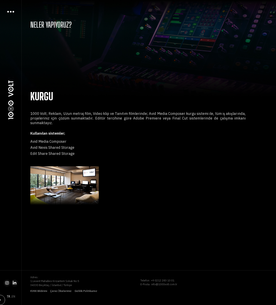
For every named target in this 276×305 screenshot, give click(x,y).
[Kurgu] (64, 185)
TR (8, 296)
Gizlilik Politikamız (86, 291)
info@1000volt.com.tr (164, 284)
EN (13, 296)
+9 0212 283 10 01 (162, 280)
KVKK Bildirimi (38, 291)
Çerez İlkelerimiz (61, 291)
